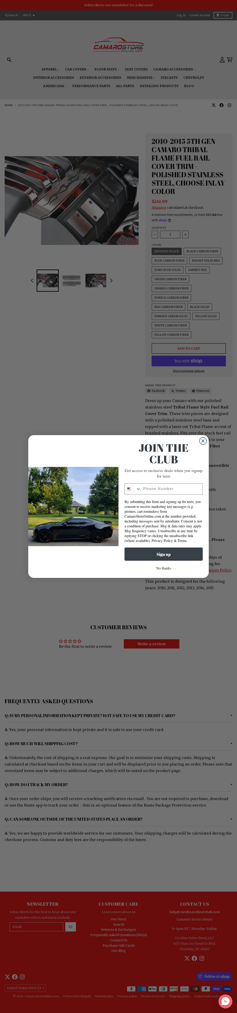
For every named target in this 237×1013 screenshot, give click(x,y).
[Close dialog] (203, 440)
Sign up (163, 554)
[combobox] (133, 489)
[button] (225, 1001)
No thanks (163, 568)
